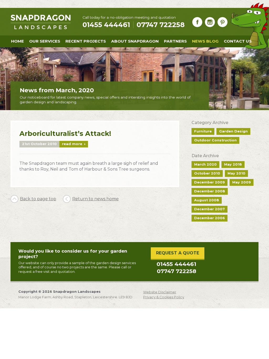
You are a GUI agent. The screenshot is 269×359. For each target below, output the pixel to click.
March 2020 (205, 164)
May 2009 (241, 182)
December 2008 (209, 191)
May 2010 (236, 173)
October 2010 (207, 173)
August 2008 (206, 200)
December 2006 (209, 218)
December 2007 (209, 209)
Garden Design (233, 131)
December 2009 (209, 182)
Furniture (203, 131)
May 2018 (233, 164)
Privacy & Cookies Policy (163, 297)
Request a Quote (177, 252)
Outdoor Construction (215, 140)
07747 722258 (161, 24)
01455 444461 (176, 264)
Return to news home (95, 199)
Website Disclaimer (159, 292)
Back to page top (38, 199)
